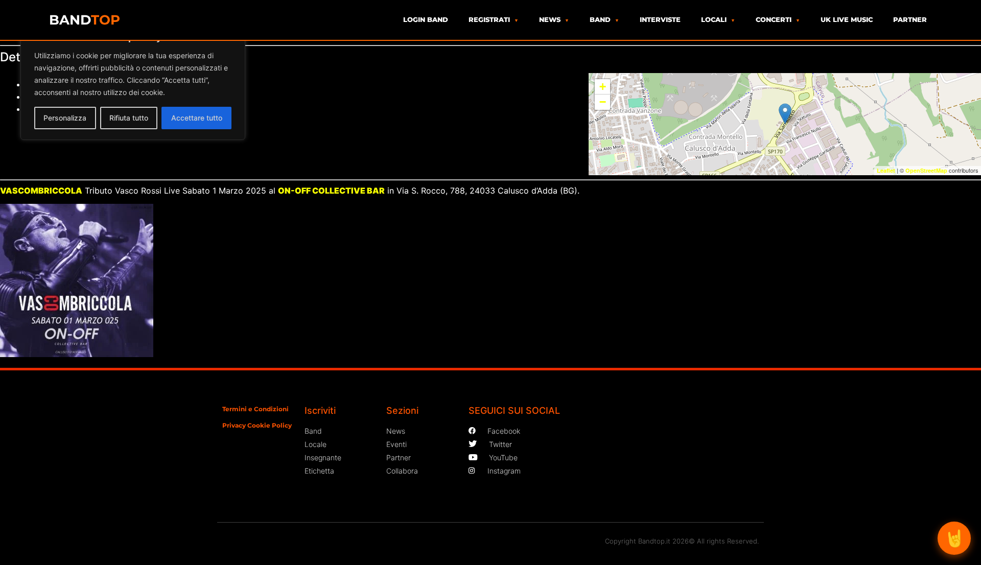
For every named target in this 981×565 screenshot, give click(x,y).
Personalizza (64, 117)
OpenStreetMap (926, 170)
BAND (84, 20)
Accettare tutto (196, 117)
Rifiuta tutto (128, 117)
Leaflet (886, 170)
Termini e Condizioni (255, 409)
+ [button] (602, 86)
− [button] (602, 102)
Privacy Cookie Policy (257, 425)
